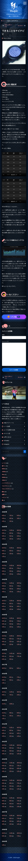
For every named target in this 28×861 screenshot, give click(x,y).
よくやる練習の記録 (9, 430)
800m (3, 468)
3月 (18, 518)
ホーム (4, 20)
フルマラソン (5, 486)
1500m (4, 471)
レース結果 (7, 426)
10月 (18, 530)
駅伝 (3, 491)
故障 (3, 494)
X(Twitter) (6, 440)
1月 (10, 521)
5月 (3, 518)
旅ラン (4, 466)
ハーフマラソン (6, 483)
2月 (3, 521)
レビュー (4, 497)
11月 (11, 530)
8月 (3, 515)
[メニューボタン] (25, 3)
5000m (4, 477)
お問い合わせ (7, 437)
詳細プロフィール (9, 422)
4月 (10, 518)
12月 (3, 530)
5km (3, 474)
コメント (5, 341)
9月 (3, 533)
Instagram (6, 444)
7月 (10, 515)
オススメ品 (7, 433)
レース (4, 463)
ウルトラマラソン (7, 488)
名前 (3, 334)
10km (3, 480)
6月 (18, 515)
